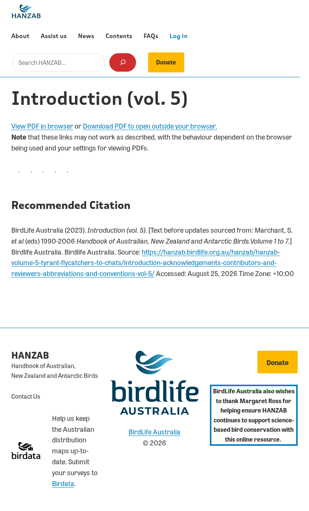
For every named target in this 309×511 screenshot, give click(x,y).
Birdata (63, 483)
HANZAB (30, 356)
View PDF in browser (42, 125)
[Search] (122, 62)
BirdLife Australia (154, 431)
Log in (179, 36)
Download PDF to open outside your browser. (150, 125)
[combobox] (59, 62)
